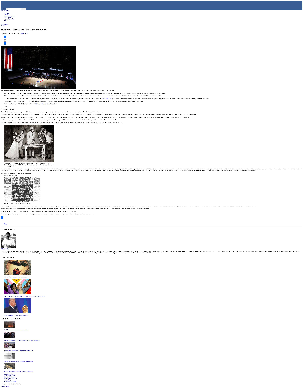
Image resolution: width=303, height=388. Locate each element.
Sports (5, 224)
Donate (5, 20)
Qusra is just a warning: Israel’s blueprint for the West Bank (18, 350)
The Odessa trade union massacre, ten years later (16, 330)
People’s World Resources (10, 378)
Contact (6, 14)
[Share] (153, 37)
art (4, 223)
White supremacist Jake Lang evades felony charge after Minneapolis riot (22, 340)
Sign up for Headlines (9, 16)
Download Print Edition (10, 381)
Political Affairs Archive (10, 375)
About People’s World (9, 374)
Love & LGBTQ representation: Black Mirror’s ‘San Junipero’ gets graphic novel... (24, 296)
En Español (7, 13)
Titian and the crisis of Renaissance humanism (15, 277)
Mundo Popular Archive (10, 377)
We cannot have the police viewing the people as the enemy (18, 371)
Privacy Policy (7, 380)
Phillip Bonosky (24, 33)
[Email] (153, 40)
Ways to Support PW (9, 19)
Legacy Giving (7, 17)
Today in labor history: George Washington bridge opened (18, 361)
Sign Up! (3, 25)
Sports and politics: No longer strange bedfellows (16, 315)
